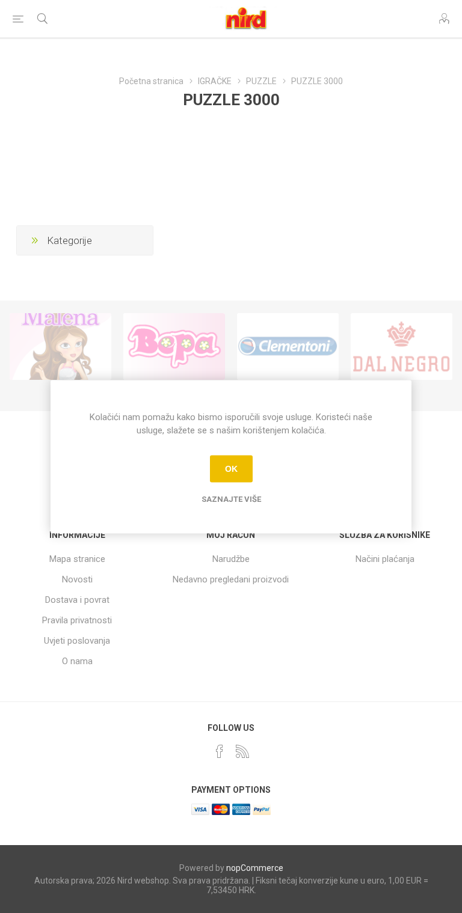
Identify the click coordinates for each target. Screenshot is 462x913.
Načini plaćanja (385, 559)
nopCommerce (254, 868)
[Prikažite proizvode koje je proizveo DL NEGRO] (401, 346)
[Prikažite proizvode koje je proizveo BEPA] (174, 346)
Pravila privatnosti (77, 620)
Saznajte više (231, 498)
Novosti (77, 579)
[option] (60, 346)
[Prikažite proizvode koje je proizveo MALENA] (60, 346)
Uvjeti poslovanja (77, 640)
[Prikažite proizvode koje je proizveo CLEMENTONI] (288, 346)
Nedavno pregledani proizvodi (231, 579)
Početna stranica (151, 81)
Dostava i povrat (77, 599)
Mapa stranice (77, 559)
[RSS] (242, 751)
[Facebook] (219, 751)
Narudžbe (231, 559)
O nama (77, 661)
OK (231, 469)
